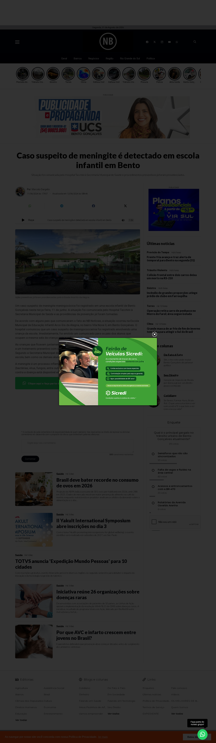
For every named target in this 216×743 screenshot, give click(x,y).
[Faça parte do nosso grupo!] (202, 734)
